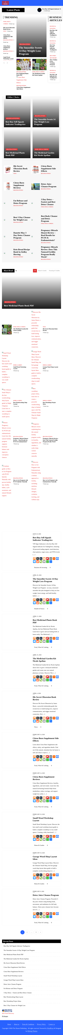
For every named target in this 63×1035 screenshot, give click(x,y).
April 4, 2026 (37, 693)
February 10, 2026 (39, 814)
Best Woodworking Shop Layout (13, 997)
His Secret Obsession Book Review (20, 168)
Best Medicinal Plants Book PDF (22, 74)
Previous (4, 63)
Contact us (51, 1024)
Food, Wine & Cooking (38, 71)
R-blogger (5, 1016)
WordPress (50, 1028)
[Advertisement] (31, 519)
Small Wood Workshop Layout (13, 976)
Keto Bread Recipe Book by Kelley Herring (21, 252)
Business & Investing (12, 118)
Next (7, 63)
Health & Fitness (8, 26)
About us (16, 1024)
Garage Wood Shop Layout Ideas (13, 980)
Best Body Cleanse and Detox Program (49, 218)
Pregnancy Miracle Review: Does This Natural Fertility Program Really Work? (49, 252)
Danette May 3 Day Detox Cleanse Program (21, 235)
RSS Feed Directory (8, 1013)
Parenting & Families (54, 270)
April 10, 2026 (37, 655)
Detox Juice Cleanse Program (46, 895)
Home (9, 1024)
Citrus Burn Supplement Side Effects (8, 23)
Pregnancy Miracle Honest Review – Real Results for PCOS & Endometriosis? (49, 235)
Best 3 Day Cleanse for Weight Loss (14, 1005)
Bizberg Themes (32, 1031)
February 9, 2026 (38, 891)
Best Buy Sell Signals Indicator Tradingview (16, 123)
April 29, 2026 (37, 575)
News (14, 173)
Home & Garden (7, 47)
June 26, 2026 (37, 534)
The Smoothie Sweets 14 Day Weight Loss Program (30, 50)
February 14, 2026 (39, 734)
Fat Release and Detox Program (13, 988)
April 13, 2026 (37, 616)
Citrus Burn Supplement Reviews (6, 34)
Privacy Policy (41, 1024)
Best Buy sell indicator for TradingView (53, 76)
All (35, 270)
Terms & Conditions (28, 1024)
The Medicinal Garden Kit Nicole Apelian (38, 74)
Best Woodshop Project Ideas (12, 1001)
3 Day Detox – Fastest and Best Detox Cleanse (48, 201)
